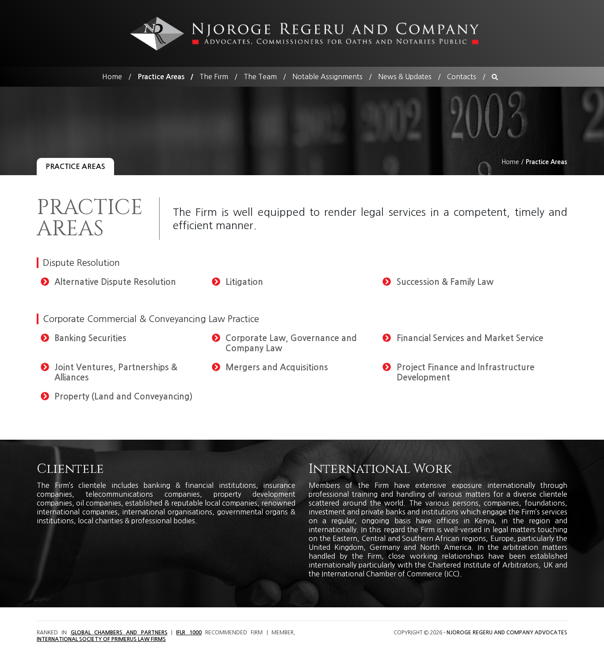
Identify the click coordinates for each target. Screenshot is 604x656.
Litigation (244, 282)
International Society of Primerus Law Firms (101, 639)
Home (112, 76)
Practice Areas (161, 76)
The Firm (213, 76)
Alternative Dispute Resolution (115, 282)
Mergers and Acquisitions (277, 367)
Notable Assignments (327, 76)
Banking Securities (90, 338)
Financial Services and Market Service (470, 338)
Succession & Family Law (445, 282)
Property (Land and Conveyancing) (123, 396)
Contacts (461, 76)
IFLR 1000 (188, 632)
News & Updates (405, 76)
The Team (260, 76)
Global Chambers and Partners (119, 632)
